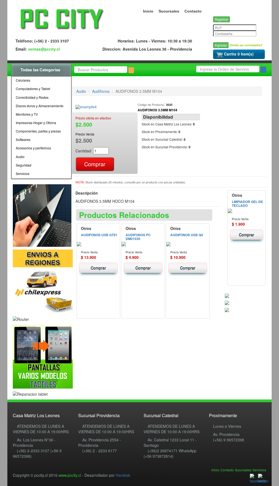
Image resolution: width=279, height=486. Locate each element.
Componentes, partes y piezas (38, 131)
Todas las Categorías (40, 70)
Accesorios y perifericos (33, 148)
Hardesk (123, 475)
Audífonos (101, 91)
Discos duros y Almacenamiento (39, 105)
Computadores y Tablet (33, 88)
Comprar (98, 267)
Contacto (193, 11)
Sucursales (169, 11)
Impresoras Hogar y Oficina (36, 122)
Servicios (22, 173)
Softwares (23, 139)
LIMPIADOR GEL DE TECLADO (247, 203)
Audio (20, 156)
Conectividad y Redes (32, 97)
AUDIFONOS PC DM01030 (138, 236)
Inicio (148, 11)
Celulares (23, 80)
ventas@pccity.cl (44, 49)
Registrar (221, 19)
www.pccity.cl (70, 475)
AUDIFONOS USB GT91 (99, 234)
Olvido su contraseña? (246, 45)
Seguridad (23, 165)
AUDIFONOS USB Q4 (186, 234)
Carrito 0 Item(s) (239, 54)
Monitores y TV (27, 114)
